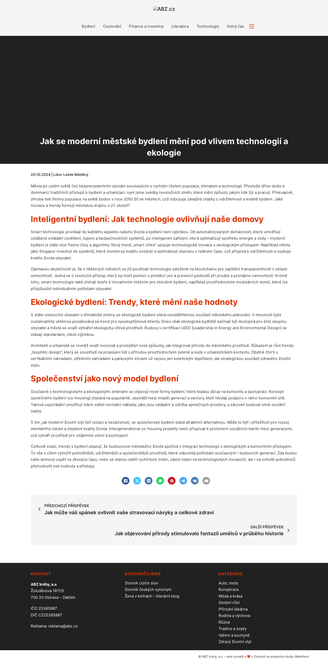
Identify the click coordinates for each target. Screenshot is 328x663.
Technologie (208, 26)
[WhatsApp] (160, 481)
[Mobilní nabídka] (251, 26)
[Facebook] (125, 481)
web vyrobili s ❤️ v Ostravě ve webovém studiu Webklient (267, 656)
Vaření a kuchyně (234, 635)
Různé (224, 622)
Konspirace (229, 589)
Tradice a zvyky (233, 628)
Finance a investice (146, 26)
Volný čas (235, 26)
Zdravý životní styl (235, 641)
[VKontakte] (195, 481)
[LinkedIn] (148, 481)
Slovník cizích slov (141, 583)
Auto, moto (228, 583)
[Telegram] (183, 481)
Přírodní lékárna (233, 609)
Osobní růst (229, 602)
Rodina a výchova (234, 615)
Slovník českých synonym (148, 589)
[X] (137, 481)
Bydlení (88, 26)
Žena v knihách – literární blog (152, 596)
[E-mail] (206, 481)
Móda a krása (230, 596)
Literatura (180, 26)
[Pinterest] (172, 481)
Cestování (112, 26)
